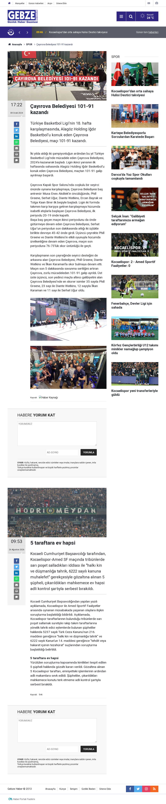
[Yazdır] (16, 154)
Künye (62, 789)
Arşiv (49, 3)
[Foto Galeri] (156, 3)
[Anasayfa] (9, 3)
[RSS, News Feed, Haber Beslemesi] (154, 789)
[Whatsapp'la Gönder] (16, 142)
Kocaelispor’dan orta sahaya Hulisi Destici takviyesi (78, 32)
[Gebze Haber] (23, 16)
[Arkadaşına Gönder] (16, 148)
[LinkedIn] (16, 136)
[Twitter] (16, 130)
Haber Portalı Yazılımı (24, 799)
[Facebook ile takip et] (130, 789)
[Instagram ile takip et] (146, 789)
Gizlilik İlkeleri (88, 789)
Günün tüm (147, 32)
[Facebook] (16, 124)
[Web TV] (149, 3)
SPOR (29, 44)
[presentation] (19, 32)
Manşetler (19, 3)
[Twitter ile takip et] (138, 789)
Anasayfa (17, 44)
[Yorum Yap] (16, 160)
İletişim (73, 789)
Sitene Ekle (61, 3)
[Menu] (121, 16)
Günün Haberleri (36, 3)
